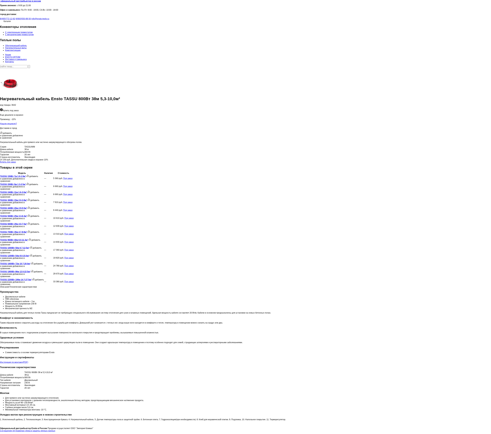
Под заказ (67, 178)
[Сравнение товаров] (1, 70)
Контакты (9, 62)
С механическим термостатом (19, 34)
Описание (4, 287)
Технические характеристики (23, 287)
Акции (8, 55)
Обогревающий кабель (16, 45)
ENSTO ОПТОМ (12, 57)
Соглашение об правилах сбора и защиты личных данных (27, 431)
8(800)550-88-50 (23, 19)
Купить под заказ (8, 162)
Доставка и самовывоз (16, 59)
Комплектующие (13, 50)
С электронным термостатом (19, 32)
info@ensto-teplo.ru (40, 19)
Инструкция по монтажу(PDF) (14, 362)
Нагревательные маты (16, 48)
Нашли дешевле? (8, 124)
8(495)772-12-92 (7, 19)
